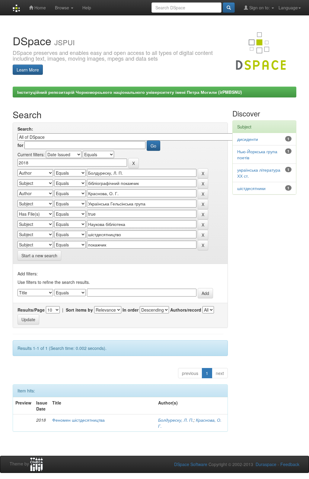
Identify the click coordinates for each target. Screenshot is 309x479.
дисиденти (247, 139)
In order (131, 310)
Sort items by (79, 310)
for (20, 145)
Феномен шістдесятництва (78, 420)
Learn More (28, 70)
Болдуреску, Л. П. (175, 420)
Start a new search (39, 255)
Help (86, 8)
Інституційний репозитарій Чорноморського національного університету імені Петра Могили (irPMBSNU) (129, 92)
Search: (25, 129)
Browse (62, 8)
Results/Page (31, 310)
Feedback (289, 464)
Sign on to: (259, 8)
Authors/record (185, 310)
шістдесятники (251, 188)
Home (39, 8)
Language (288, 8)
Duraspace (266, 464)
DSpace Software (190, 464)
